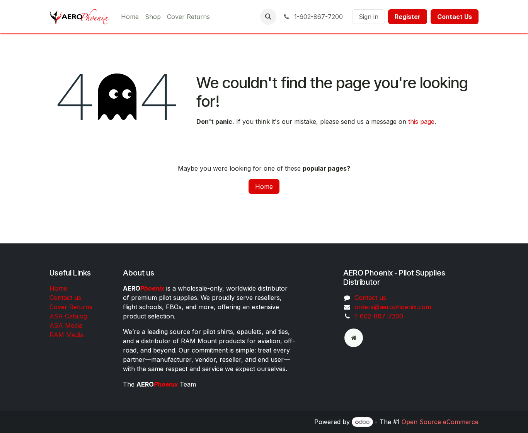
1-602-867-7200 (317, 17)
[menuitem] (130, 16)
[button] (268, 17)
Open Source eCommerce (440, 422)
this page (421, 121)
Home (264, 186)
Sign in (368, 17)
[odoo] (353, 338)
